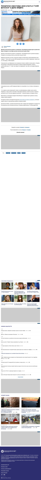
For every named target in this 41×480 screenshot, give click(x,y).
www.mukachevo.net (12, 457)
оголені (23, 152)
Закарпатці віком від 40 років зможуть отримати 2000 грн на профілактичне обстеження (9, 427)
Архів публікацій (4, 472)
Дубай (19, 152)
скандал (8, 152)
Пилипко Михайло (7, 46)
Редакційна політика (5, 470)
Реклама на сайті (4, 466)
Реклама (20, 13)
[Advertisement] (20, 77)
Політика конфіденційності (6, 468)
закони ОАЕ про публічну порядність (26, 99)
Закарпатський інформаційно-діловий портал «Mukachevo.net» (17, 455)
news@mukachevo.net (5, 464)
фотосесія (14, 152)
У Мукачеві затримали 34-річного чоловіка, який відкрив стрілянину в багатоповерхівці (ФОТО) (10, 411)
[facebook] (1, 474)
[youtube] (4, 474)
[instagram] (3, 474)
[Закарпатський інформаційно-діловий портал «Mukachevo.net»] (8, 1)
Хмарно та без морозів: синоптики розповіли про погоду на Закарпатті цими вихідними (30, 411)
